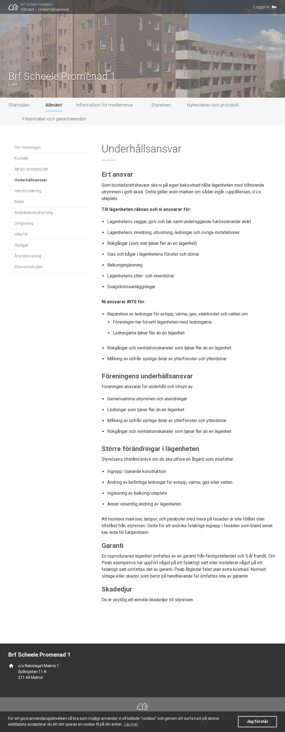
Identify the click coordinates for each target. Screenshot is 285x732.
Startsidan (19, 105)
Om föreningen (27, 147)
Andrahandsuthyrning (33, 212)
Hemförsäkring (27, 191)
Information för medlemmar (104, 105)
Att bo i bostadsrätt (31, 169)
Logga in (261, 6)
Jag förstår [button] (257, 721)
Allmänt (27, 9)
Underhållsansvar (53, 9)
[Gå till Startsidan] (14, 7)
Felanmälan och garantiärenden (54, 119)
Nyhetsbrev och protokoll (212, 105)
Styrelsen (161, 105)
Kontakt (21, 158)
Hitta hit (21, 234)
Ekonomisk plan (28, 267)
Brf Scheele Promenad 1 (38, 4)
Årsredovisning (27, 256)
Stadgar (21, 245)
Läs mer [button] (131, 724)
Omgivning (23, 223)
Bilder (19, 201)
